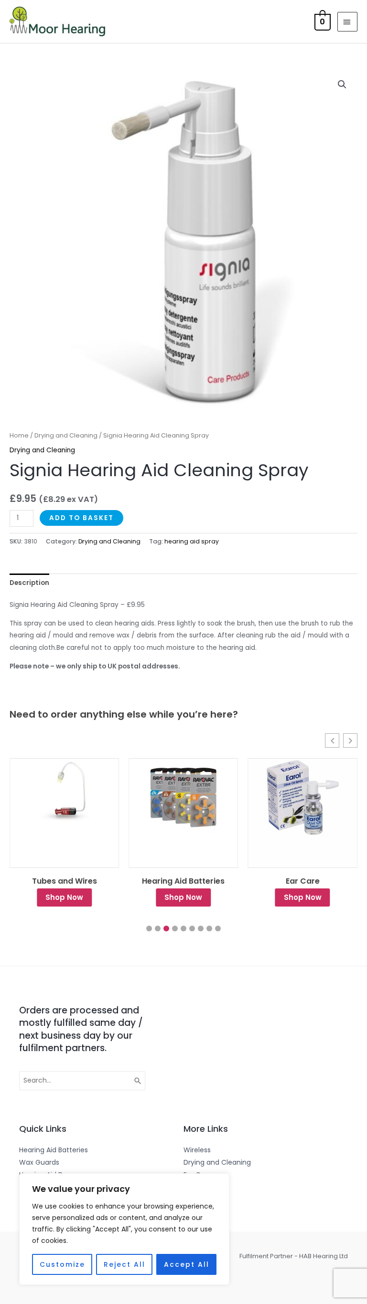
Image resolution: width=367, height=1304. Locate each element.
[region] (124, 1229)
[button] (342, 84)
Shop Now (64, 897)
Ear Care (303, 881)
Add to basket (81, 517)
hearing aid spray (191, 541)
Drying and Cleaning (65, 435)
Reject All (124, 1264)
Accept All (186, 1264)
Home (19, 435)
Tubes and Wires (64, 881)
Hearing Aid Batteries (183, 881)
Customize (62, 1264)
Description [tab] (29, 582)
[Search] (138, 1081)
